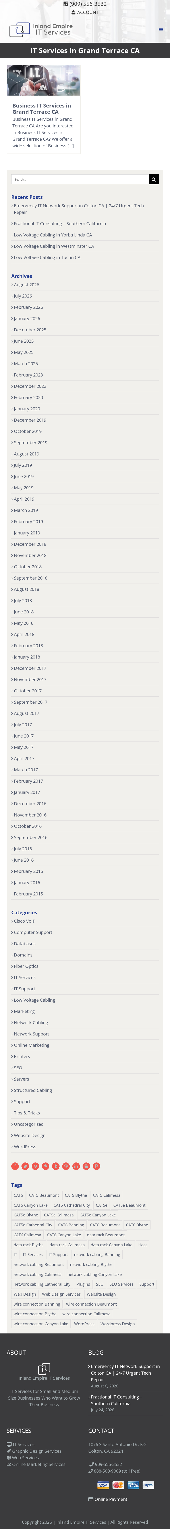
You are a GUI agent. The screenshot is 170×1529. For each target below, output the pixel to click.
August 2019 (26, 454)
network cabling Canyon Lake (95, 1274)
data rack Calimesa (67, 1244)
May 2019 (23, 488)
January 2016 (27, 883)
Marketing (24, 1011)
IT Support (24, 989)
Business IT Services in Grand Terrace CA (41, 108)
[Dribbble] (66, 1166)
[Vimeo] (35, 1166)
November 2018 (30, 555)
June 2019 (24, 476)
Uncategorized (29, 1124)
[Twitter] (25, 1166)
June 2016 (24, 860)
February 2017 (28, 781)
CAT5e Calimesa (59, 1215)
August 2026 (26, 285)
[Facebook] (15, 1166)
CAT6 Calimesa (27, 1234)
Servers (21, 1079)
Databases (25, 944)
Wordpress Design (117, 1323)
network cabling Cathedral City (42, 1284)
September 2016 (30, 837)
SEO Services (121, 1284)
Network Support (31, 1034)
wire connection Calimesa (86, 1313)
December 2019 (30, 420)
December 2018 (30, 544)
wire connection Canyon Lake (41, 1323)
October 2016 (28, 826)
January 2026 (27, 318)
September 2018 (30, 578)
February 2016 (28, 871)
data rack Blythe (29, 1244)
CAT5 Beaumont (44, 1195)
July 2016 (23, 849)
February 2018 (28, 646)
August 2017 (26, 713)
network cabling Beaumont (39, 1264)
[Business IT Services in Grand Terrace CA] (43, 80)
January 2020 (27, 409)
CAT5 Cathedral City (72, 1205)
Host (142, 1244)
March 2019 (26, 510)
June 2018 (24, 612)
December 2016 (30, 804)
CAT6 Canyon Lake (64, 1234)
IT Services (25, 977)
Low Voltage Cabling (34, 1000)
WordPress (25, 1147)
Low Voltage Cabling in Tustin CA (47, 257)
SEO (18, 1068)
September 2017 (30, 702)
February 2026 (28, 307)
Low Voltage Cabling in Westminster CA (54, 246)
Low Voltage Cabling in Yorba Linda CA (53, 235)
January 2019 (27, 533)
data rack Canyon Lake (111, 1244)
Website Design (30, 1135)
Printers (22, 1056)
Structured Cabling (33, 1090)
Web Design (25, 1294)
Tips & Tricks (27, 1113)
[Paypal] (96, 1166)
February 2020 (28, 397)
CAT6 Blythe (137, 1224)
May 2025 (23, 352)
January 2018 (27, 657)
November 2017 (30, 679)
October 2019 (28, 431)
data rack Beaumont (106, 1234)
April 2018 (24, 634)
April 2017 (24, 758)
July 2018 (23, 600)
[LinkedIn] (76, 1166)
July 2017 (23, 725)
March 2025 (26, 364)
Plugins (83, 1284)
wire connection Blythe (35, 1313)
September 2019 (30, 443)
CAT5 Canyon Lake (31, 1205)
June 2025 (24, 341)
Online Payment (111, 1499)
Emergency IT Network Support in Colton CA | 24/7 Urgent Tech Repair (125, 1373)
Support (22, 1101)
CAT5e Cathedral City (33, 1224)
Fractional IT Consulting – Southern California (60, 224)
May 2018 (23, 623)
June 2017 (24, 736)
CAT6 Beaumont (105, 1224)
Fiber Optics (26, 966)
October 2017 (28, 691)
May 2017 (23, 747)
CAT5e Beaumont (129, 1205)
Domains (23, 955)
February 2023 (28, 375)
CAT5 (18, 1195)
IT (15, 1254)
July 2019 (23, 465)
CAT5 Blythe (76, 1195)
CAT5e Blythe (26, 1215)
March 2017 (26, 770)
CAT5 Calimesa (106, 1195)
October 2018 (28, 567)
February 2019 (28, 521)
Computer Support (33, 932)
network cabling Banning (97, 1254)
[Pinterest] (45, 1166)
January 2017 (27, 792)
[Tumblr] (56, 1166)
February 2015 (28, 894)
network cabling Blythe (91, 1264)
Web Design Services (61, 1294)
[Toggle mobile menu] (161, 29)
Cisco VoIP (24, 921)
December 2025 (30, 330)
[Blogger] (86, 1166)
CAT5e (101, 1205)
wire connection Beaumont (91, 1304)
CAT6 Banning (71, 1224)
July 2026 (23, 296)
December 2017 (30, 668)
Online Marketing (31, 1045)
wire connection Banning (37, 1304)
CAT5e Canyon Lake (98, 1215)
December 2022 (30, 386)
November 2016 (30, 815)
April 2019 (24, 499)
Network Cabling (31, 1023)
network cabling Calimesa (38, 1274)
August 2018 (26, 589)
